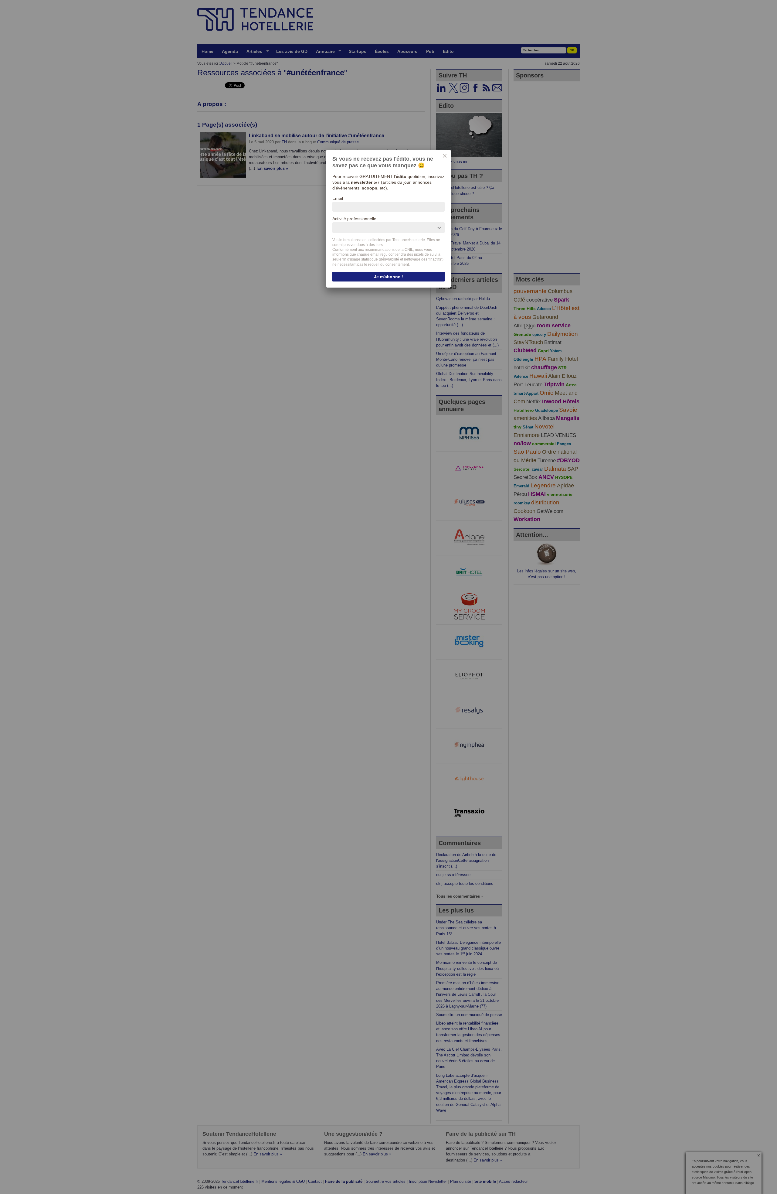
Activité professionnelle (354, 218)
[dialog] (388, 219)
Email (337, 198)
